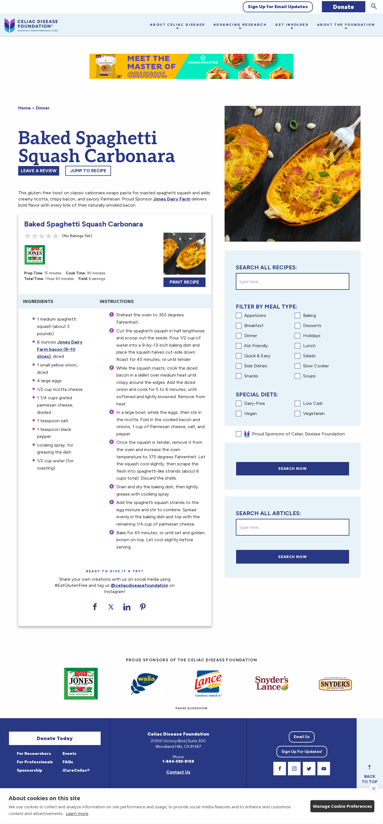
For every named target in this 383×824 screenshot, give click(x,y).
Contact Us (178, 772)
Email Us (302, 736)
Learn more (77, 813)
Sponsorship (29, 770)
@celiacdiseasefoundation (139, 585)
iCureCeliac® (76, 770)
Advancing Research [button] (240, 24)
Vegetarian (314, 413)
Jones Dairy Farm (171, 199)
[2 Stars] (34, 236)
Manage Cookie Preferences (342, 806)
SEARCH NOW (292, 468)
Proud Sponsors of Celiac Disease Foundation (298, 433)
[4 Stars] (48, 236)
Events (69, 753)
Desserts (312, 325)
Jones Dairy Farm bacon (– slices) (59, 349)
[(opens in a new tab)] (317, 684)
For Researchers (33, 753)
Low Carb (313, 403)
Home (24, 108)
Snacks (251, 376)
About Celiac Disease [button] (177, 24)
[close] (373, 788)
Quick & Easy (257, 355)
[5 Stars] (55, 236)
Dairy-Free (254, 403)
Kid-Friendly (256, 345)
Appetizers (255, 315)
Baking (309, 315)
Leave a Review (39, 170)
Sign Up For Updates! (302, 751)
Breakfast (254, 325)
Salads (309, 355)
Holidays (311, 335)
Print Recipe (184, 282)
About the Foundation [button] (346, 24)
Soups (309, 376)
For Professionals (34, 762)
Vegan (250, 413)
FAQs (67, 762)
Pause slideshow (191, 708)
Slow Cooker (316, 365)
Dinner (43, 108)
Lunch (309, 345)
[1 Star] (27, 236)
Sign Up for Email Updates (278, 6)
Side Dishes (255, 365)
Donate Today (55, 738)
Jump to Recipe (88, 170)
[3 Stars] (41, 236)
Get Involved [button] (292, 24)
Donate (343, 6)
